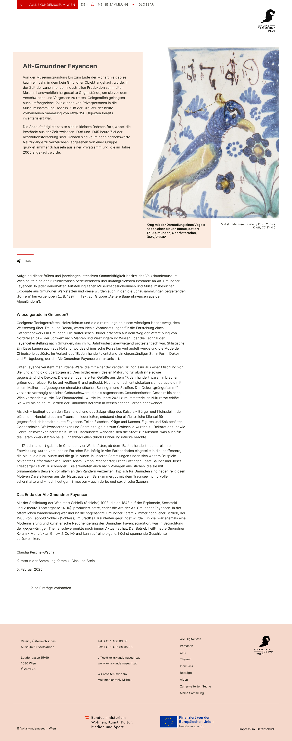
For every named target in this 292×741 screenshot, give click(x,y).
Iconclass (186, 666)
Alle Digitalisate (190, 639)
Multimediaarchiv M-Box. (115, 679)
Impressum (247, 729)
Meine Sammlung (192, 693)
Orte (183, 652)
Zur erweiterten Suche (195, 686)
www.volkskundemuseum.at (117, 663)
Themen (185, 659)
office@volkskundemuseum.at (119, 657)
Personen (186, 646)
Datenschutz (265, 729)
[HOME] (266, 20)
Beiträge (186, 672)
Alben (184, 679)
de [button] (83, 4)
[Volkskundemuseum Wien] (23, 4)
